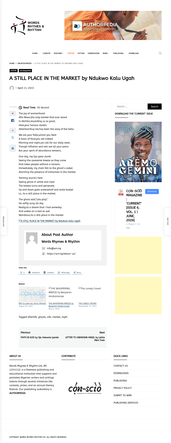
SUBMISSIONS (94, 53)
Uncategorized (25, 71)
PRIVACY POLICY (123, 388)
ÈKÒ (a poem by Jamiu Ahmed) (32, 303)
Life (49, 317)
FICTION (81, 53)
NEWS (105, 53)
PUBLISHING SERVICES (126, 402)
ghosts (42, 317)
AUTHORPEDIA (17, 393)
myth (64, 317)
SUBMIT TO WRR (123, 395)
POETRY (71, 53)
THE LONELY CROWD (87, 303)
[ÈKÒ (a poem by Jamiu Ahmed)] (32, 294)
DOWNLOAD (134, 53)
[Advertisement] (138, 255)
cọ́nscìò (46, 53)
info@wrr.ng (54, 248)
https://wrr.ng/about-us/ (61, 253)
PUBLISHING (118, 53)
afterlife (32, 317)
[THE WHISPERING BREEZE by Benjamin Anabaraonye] (62, 294)
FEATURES (58, 53)
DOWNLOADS (121, 373)
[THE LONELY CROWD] (92, 294)
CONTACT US (121, 365)
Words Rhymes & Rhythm (61, 241)
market (56, 317)
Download (152, 191)
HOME (35, 53)
